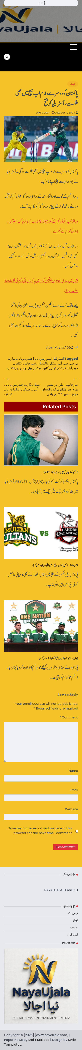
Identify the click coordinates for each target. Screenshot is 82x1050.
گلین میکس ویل (38, 368)
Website (71, 809)
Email (74, 790)
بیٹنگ (53, 363)
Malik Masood (38, 1040)
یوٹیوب (74, 927)
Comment (69, 717)
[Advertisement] (27, 56)
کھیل (72, 84)
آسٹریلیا (59, 358)
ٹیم (34, 363)
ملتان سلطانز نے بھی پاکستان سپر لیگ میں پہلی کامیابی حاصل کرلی (55, 565)
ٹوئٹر (75, 920)
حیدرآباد (73, 368)
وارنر (23, 368)
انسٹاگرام (72, 935)
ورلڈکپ (12, 368)
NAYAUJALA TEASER (59, 890)
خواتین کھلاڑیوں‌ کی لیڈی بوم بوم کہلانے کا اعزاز (60, 472)
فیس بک (73, 913)
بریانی (21, 358)
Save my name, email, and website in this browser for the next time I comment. (40, 830)
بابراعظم (32, 358)
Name (73, 770)
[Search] (7, 57)
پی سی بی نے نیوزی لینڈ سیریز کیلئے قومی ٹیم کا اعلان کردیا (58, 658)
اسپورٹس (46, 358)
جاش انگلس (22, 363)
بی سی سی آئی (68, 363)
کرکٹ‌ (62, 368)
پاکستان (42, 363)
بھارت (11, 358)
